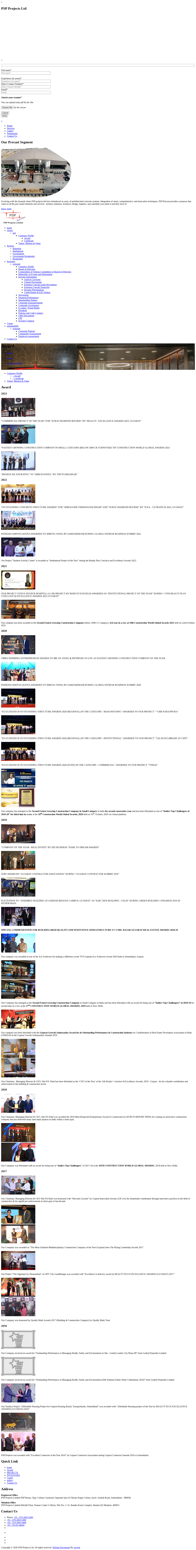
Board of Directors (26, 269)
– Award (16, 376)
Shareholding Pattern (27, 300)
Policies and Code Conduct (30, 313)
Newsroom (23, 295)
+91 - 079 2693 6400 (16, 1522)
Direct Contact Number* (12, 84)
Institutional (18, 251)
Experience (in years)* (11, 78)
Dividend (22, 310)
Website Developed (61, 1547)
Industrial (17, 248)
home (9, 228)
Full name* (6, 70)
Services (10, 128)
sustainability (13, 326)
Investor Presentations (34, 290)
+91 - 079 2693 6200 (23, 1517)
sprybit (77, 1547)
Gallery (10, 131)
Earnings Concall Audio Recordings (40, 284)
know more (6, 209)
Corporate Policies (26, 331)
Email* (4, 89)
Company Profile (26, 235)
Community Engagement (29, 334)
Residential (18, 259)
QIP (20, 318)
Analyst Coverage (32, 279)
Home (9, 126)
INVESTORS (13, 1475)
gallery (10, 1480)
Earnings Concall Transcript (36, 287)
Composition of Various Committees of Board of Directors (44, 272)
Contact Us (12, 136)
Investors (11, 261)
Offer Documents (26, 315)
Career (10, 323)
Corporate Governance (28, 305)
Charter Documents (33, 282)
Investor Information (27, 277)
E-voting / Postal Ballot (28, 308)
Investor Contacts (26, 321)
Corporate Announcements (30, 303)
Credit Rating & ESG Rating (37, 292)
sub (14, 233)
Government (18, 253)
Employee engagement (28, 336)
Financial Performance (28, 297)
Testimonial (12, 133)
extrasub (16, 264)
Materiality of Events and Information (35, 274)
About (10, 230)
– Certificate (18, 378)
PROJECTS (12, 1472)
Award (27, 238)
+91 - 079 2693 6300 (16, 1520)
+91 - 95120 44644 (15, 1525)
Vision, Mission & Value (29, 243)
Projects (10, 246)
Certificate (28, 241)
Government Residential (24, 256)
